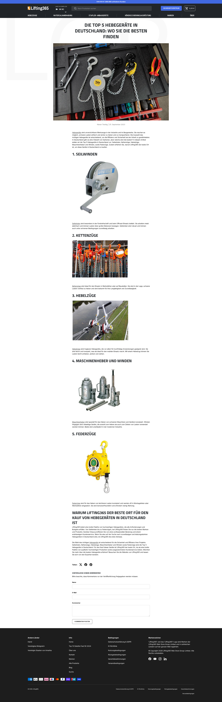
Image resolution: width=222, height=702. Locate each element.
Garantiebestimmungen (117, 659)
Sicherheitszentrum (171, 8)
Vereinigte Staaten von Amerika (40, 650)
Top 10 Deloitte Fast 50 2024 (80, 646)
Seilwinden (76, 223)
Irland (30, 642)
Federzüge (76, 503)
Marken (170, 15)
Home (71, 642)
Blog (70, 667)
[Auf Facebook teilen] (85, 564)
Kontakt (72, 655)
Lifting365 (35, 689)
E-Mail (74, 592)
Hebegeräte (76, 132)
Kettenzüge (76, 286)
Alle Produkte (74, 663)
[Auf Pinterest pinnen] (90, 564)
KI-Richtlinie (112, 646)
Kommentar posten (82, 621)
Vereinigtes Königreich (36, 646)
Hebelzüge (76, 349)
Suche (71, 672)
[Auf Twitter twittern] (80, 564)
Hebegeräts (93, 542)
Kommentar (76, 603)
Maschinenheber (78, 422)
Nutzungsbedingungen (117, 650)
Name (74, 582)
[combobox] (111, 8)
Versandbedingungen (116, 663)
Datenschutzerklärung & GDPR (119, 642)
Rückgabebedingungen (117, 655)
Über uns (72, 650)
